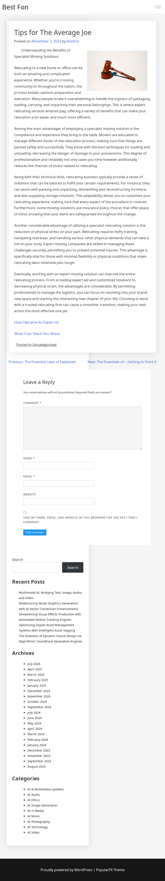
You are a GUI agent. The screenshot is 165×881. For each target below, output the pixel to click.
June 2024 (35, 718)
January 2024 (37, 745)
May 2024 (34, 723)
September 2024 (39, 707)
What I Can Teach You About (37, 333)
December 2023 (39, 750)
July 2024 (34, 713)
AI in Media (36, 811)
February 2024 (38, 740)
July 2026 (34, 664)
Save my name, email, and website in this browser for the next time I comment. (80, 520)
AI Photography (39, 822)
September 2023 (39, 761)
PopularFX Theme (110, 869)
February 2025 (38, 680)
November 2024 (39, 696)
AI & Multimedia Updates (46, 789)
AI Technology (38, 827)
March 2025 (36, 675)
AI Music (34, 816)
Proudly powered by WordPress (67, 869)
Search (17, 559)
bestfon (73, 41)
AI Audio (34, 795)
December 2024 (39, 691)
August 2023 (37, 766)
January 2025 (37, 685)
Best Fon (15, 7)
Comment (32, 403)
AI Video (33, 832)
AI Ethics (34, 800)
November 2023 (39, 756)
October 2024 (37, 702)
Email (29, 476)
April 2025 (35, 669)
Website (29, 494)
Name (29, 458)
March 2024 (36, 734)
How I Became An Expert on (36, 322)
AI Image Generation (43, 805)
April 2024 (35, 729)
